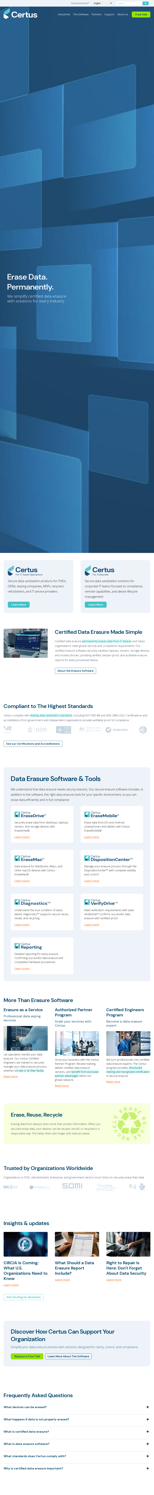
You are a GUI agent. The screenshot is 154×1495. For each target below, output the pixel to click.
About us (122, 14)
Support (109, 14)
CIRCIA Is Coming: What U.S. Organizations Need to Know (26, 1270)
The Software (81, 14)
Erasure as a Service (23, 1010)
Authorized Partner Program (73, 1012)
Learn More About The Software (68, 1356)
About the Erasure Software (75, 671)
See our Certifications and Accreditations (33, 744)
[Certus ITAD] (38, 570)
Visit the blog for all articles (23, 1297)
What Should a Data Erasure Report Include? (74, 1268)
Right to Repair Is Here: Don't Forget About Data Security (126, 1268)
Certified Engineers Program (125, 1012)
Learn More (18, 604)
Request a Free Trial (27, 1356)
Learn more (21, 837)
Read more (11, 1076)
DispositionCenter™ (80, 3)
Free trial (141, 14)
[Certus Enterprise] (115, 570)
